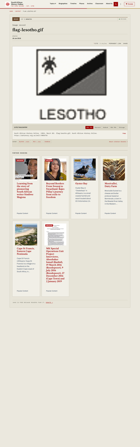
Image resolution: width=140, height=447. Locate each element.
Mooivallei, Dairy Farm (111, 185)
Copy (124, 133)
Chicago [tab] (122, 127)
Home (11, 11)
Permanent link (115, 43)
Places (81, 3)
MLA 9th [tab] (113, 127)
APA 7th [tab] (89, 127)
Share (125, 43)
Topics (53, 3)
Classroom (99, 3)
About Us (109, 3)
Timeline (73, 3)
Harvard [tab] (98, 127)
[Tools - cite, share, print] (120, 4)
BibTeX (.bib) (24, 141)
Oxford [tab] (105, 127)
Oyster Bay (81, 183)
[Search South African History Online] (116, 4)
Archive (90, 3)
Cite (100, 43)
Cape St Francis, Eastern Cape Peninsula (25, 251)
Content (18, 11)
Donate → (49, 302)
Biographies (63, 3)
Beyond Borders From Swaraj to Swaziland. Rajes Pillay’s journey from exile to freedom (55, 190)
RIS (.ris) (37, 141)
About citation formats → (118, 141)
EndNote (47, 141)
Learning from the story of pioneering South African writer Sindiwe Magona (25, 190)
